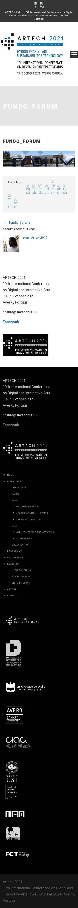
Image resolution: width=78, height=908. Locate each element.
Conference (14, 481)
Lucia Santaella (22, 570)
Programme (14, 551)
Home (10, 475)
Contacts (13, 596)
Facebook (11, 322)
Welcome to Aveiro (28, 507)
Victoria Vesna (21, 583)
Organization (20, 545)
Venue (15, 500)
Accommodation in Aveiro (32, 513)
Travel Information (28, 519)
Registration (15, 557)
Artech (11, 589)
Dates (15, 494)
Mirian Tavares (21, 576)
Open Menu (74, 54)
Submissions (24, 538)
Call (14, 526)
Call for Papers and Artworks (35, 532)
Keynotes (13, 564)
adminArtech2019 (35, 237)
